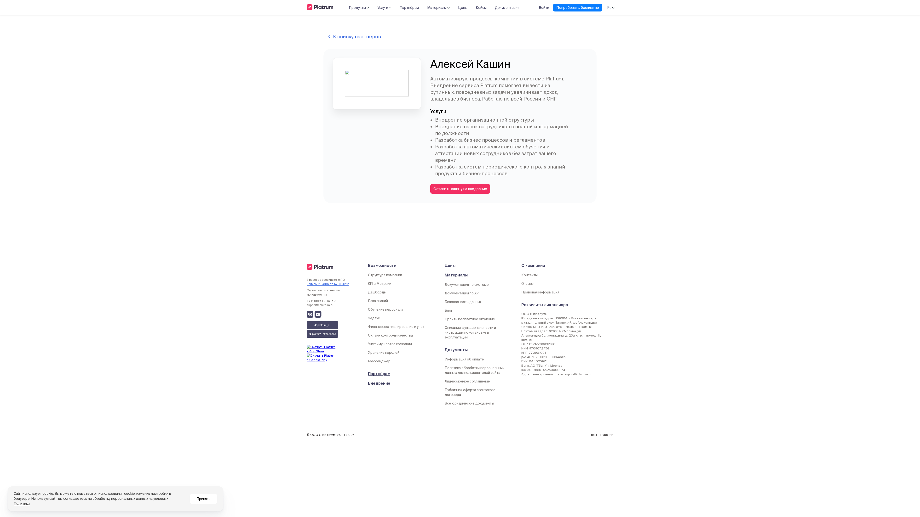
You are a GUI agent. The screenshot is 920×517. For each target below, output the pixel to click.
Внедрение (379, 383)
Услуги (383, 7)
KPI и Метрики (379, 284)
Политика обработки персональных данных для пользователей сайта (474, 370)
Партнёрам (409, 7)
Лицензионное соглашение (467, 381)
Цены (462, 7)
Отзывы (527, 284)
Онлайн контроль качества (390, 335)
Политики (22, 504)
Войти (544, 7)
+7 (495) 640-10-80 (321, 300)
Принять (203, 499)
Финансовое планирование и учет (396, 327)
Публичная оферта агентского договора (470, 392)
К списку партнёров (357, 36)
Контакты (529, 275)
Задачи (374, 318)
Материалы (437, 7)
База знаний (378, 301)
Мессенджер (379, 361)
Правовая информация (540, 292)
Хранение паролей (383, 352)
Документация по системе (467, 285)
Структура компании (385, 275)
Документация (507, 7)
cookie (47, 493)
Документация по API (462, 293)
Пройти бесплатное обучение (470, 319)
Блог (449, 310)
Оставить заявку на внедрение (460, 189)
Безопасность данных (463, 302)
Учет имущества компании (390, 344)
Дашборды (377, 292)
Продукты (358, 7)
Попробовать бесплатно (577, 8)
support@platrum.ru (320, 305)
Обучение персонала (385, 309)
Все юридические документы (469, 403)
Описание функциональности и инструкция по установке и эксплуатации (470, 332)
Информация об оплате (464, 359)
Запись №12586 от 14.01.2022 (328, 284)
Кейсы (481, 7)
